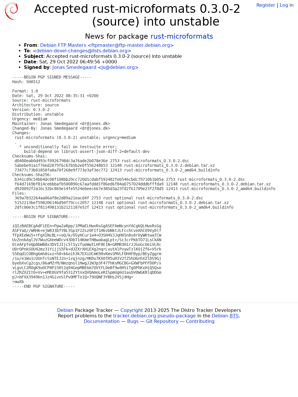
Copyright (131, 310)
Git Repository (162, 321)
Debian (65, 310)
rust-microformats (181, 36)
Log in (287, 5)
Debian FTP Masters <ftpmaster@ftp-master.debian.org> (107, 45)
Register (265, 5)
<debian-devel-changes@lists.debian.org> (82, 50)
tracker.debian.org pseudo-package (154, 316)
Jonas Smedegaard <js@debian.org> (95, 67)
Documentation (102, 321)
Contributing (200, 321)
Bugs (133, 321)
